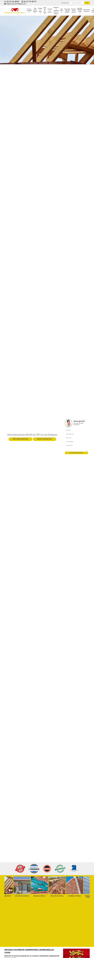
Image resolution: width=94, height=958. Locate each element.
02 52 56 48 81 (13, 2)
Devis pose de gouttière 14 (35, 11)
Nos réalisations (20, 439)
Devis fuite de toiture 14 (44, 10)
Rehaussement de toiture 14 (87, 10)
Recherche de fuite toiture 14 (73, 10)
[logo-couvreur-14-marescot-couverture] (15, 11)
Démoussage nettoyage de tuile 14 (67, 10)
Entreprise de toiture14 (50, 10)
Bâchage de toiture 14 (40, 11)
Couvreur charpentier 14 (29, 10)
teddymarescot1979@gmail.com (16, 4)
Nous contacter (44, 439)
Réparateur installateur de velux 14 (79, 11)
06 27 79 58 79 (29, 2)
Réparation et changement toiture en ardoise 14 (56, 10)
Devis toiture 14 (61, 10)
